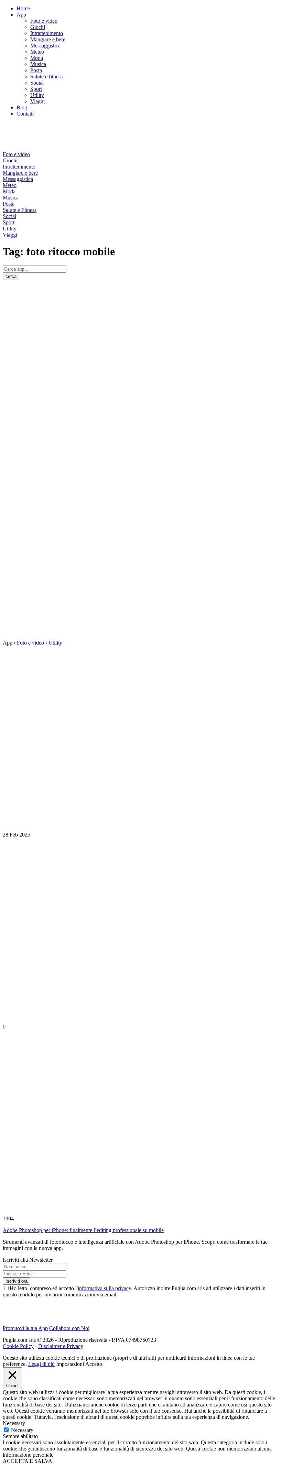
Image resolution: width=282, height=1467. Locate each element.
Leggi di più (41, 1364)
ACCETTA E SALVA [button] (27, 1461)
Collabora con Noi (69, 1328)
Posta (36, 70)
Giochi (37, 27)
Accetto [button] (93, 1364)
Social (37, 83)
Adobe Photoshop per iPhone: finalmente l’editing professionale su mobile (83, 1230)
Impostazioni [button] (70, 1364)
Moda (36, 58)
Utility (37, 95)
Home (23, 8)
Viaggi (37, 101)
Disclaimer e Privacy (60, 1346)
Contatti (25, 114)
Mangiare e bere (47, 39)
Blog (22, 107)
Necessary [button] (14, 1423)
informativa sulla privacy (104, 1288)
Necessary (22, 1430)
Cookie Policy (18, 1346)
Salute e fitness (46, 76)
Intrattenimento (46, 33)
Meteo (37, 52)
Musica (38, 64)
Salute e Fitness (19, 210)
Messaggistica (45, 45)
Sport (36, 89)
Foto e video (43, 21)
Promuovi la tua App (25, 1328)
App (21, 15)
